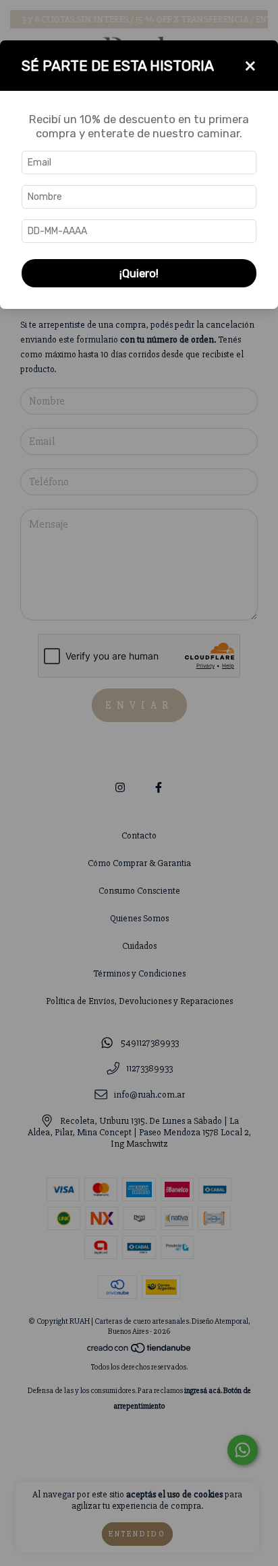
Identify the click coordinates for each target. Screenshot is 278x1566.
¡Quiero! (139, 273)
